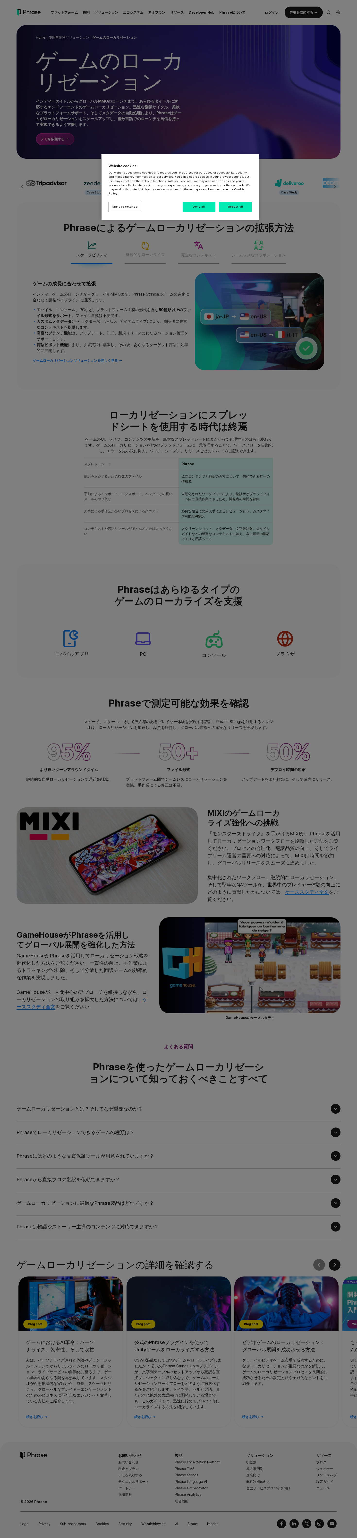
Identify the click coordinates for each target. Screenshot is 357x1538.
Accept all (235, 206)
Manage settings (124, 206)
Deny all (199, 206)
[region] (180, 187)
